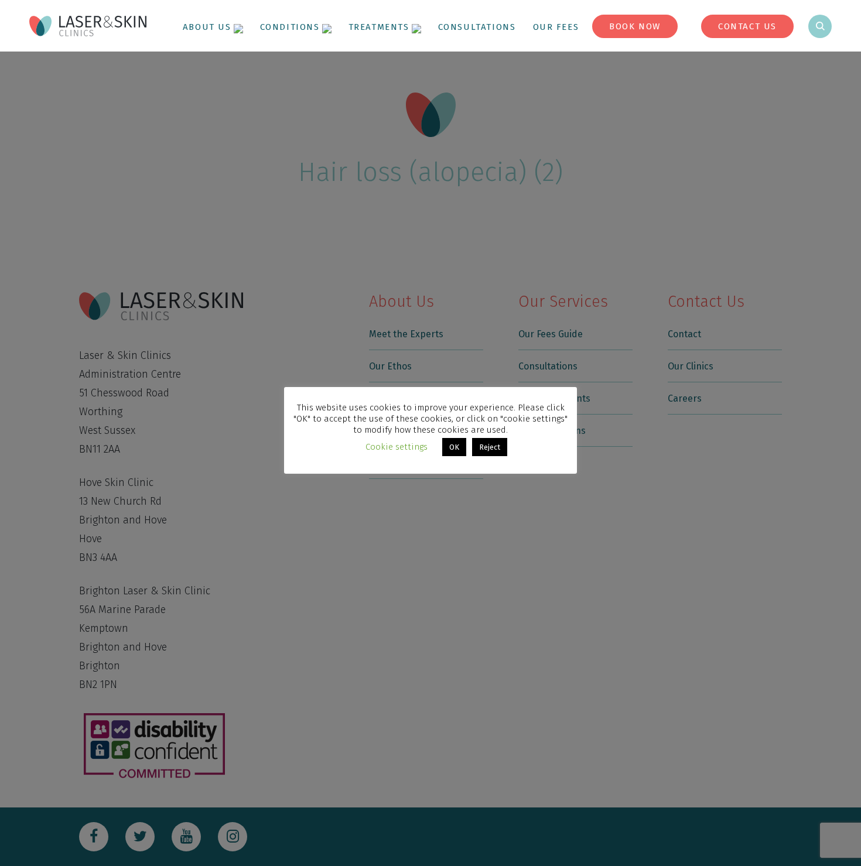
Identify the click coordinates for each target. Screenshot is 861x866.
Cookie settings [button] (396, 446)
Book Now (635, 26)
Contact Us (747, 26)
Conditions (290, 27)
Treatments (378, 27)
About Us (207, 27)
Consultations (477, 27)
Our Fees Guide (572, 27)
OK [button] (454, 447)
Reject (489, 447)
